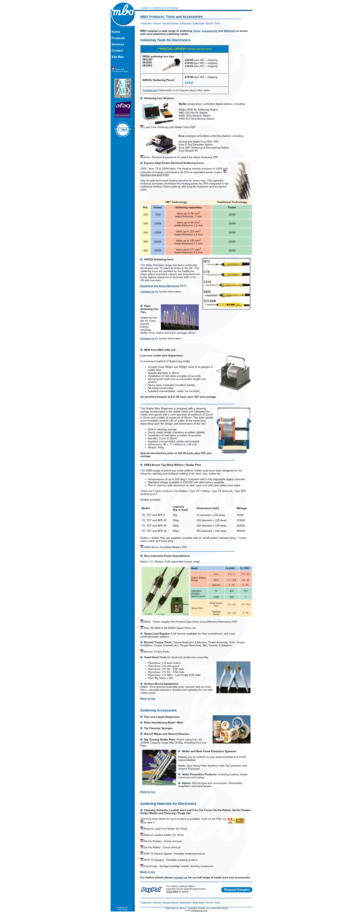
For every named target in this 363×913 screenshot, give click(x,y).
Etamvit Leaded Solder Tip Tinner (163, 834)
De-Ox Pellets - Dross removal (161, 847)
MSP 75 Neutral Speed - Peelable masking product (174, 853)
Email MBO (172, 891)
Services (118, 44)
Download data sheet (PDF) (154, 175)
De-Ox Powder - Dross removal (162, 841)
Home (116, 31)
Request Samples (237, 889)
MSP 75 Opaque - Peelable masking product (170, 859)
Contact (117, 50)
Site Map (118, 56)
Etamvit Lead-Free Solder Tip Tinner (165, 828)
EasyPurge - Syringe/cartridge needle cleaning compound (178, 866)
